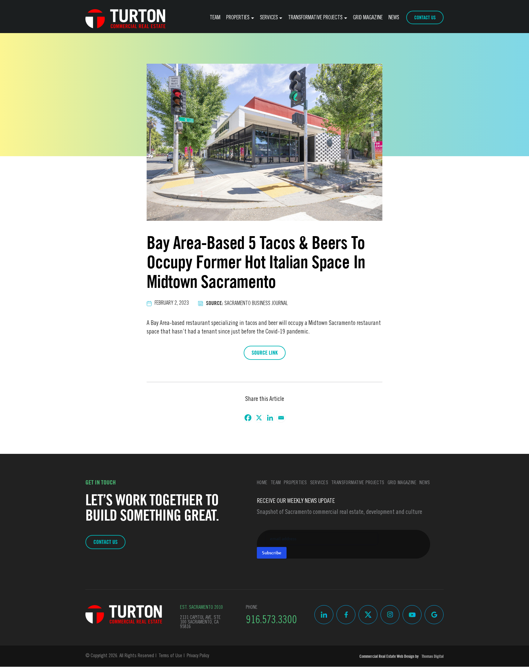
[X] (259, 418)
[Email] (281, 418)
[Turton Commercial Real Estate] (123, 614)
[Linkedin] (270, 418)
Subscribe (271, 553)
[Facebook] (248, 418)
